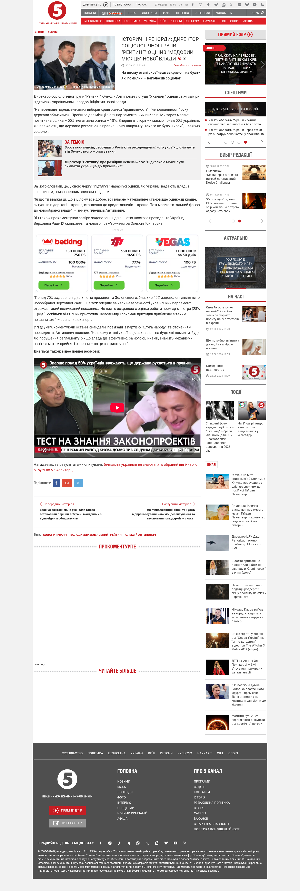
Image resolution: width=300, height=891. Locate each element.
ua (180, 4)
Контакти (202, 792)
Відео (121, 787)
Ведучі (199, 787)
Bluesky (166, 843)
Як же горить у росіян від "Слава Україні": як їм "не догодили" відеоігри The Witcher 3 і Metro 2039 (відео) (249, 641)
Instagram (110, 843)
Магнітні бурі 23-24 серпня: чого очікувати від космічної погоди (248, 720)
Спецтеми (125, 808)
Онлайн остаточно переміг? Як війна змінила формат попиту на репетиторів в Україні (222, 315)
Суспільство (72, 753)
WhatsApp (138, 843)
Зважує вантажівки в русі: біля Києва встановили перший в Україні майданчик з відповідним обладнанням (71, 514)
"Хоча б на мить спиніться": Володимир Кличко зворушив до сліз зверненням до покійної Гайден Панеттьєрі (248, 484)
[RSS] (262, 4)
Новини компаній (132, 813)
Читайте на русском (187, 64)
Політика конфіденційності (217, 829)
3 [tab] (239, 142)
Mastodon (157, 843)
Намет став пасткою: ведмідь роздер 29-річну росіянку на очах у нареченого (249, 591)
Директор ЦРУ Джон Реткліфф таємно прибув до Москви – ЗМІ (246, 542)
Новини (123, 781)
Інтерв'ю (124, 803)
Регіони (166, 753)
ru (186, 4)
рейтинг (116, 534)
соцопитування (55, 534)
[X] (231, 4)
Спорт (233, 753)
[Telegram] (216, 4)
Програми (202, 781)
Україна (137, 753)
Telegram (129, 843)
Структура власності (211, 824)
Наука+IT (204, 753)
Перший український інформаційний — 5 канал (57, 13)
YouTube (175, 843)
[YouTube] (255, 4)
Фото (121, 797)
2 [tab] (251, 84)
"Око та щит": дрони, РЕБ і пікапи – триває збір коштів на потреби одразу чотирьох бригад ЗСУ (223, 207)
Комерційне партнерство (215, 368)
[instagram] (200, 4)
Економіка (117, 753)
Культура (185, 753)
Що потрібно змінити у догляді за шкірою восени (222, 344)
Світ (220, 753)
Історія (199, 797)
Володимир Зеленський (89, 534)
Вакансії (201, 819)
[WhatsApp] (224, 4)
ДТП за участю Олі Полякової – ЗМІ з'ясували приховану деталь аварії (247, 666)
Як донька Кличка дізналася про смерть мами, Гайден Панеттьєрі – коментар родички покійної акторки (248, 515)
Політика (95, 753)
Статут (199, 808)
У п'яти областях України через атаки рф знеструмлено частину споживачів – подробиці (236, 134)
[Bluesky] (247, 4)
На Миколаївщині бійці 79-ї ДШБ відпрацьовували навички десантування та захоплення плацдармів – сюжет (163, 514)
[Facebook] (193, 4)
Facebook (100, 843)
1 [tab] (220, 84)
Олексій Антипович (140, 534)
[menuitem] (90, 12)
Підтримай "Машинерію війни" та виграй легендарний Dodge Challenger (222, 176)
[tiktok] (208, 4)
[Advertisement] (117, 261)
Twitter (147, 843)
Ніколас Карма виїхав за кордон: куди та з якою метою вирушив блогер (247, 615)
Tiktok (119, 843)
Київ (151, 753)
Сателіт (200, 813)
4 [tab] (245, 142)
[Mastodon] (239, 4)
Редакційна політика (212, 803)
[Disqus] (117, 610)
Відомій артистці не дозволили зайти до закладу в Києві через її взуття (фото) (249, 566)
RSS (185, 843)
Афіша (122, 819)
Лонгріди (125, 792)
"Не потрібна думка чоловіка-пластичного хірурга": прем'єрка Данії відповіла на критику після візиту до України (249, 694)
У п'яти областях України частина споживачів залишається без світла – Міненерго (236, 124)
